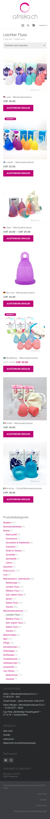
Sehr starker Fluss (14, 594)
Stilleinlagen (9, 651)
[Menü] (23, 25)
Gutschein (7, 567)
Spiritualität (11, 558)
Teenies (9, 607)
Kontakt (6, 735)
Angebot (7, 522)
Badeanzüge (11, 582)
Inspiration (11, 546)
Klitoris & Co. (9, 570)
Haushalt (10, 679)
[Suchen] (28, 25)
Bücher (6, 530)
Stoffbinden (8, 655)
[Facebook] (5, 760)
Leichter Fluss (12, 587)
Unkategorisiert (10, 663)
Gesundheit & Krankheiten (18, 542)
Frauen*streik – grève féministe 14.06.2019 (23, 701)
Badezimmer (12, 675)
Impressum (8, 739)
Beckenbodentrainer (12, 526)
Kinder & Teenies (14, 550)
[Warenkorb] (33, 25)
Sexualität (10, 554)
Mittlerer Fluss (12, 591)
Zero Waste (8, 671)
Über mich (8, 731)
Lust (5, 574)
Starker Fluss (12, 603)
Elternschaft (11, 534)
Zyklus (9, 562)
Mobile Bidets (9, 635)
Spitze (9, 599)
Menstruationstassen (13, 611)
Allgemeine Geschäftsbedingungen (19, 743)
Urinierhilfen (8, 667)
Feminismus (11, 538)
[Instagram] (11, 760)
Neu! (5, 639)
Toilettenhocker (10, 659)
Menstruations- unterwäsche (16, 579)
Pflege (6, 643)
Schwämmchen (10, 647)
